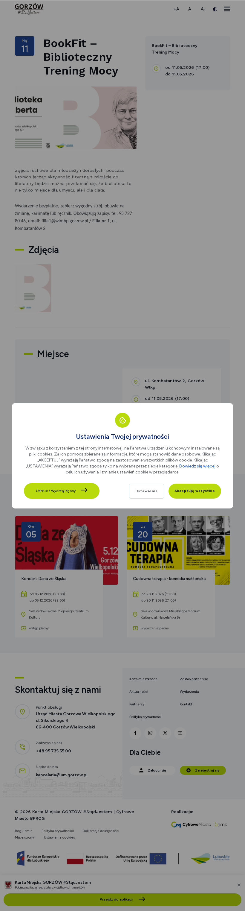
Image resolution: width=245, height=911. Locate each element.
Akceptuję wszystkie (194, 491)
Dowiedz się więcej (197, 466)
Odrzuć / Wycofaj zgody (56, 491)
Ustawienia (146, 491)
